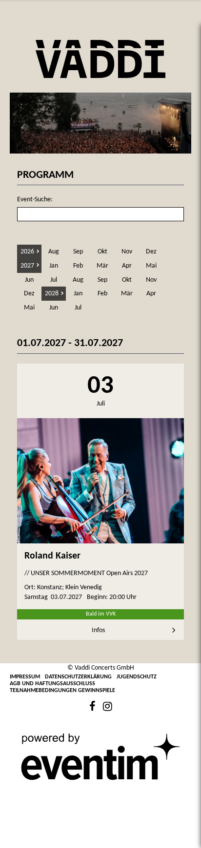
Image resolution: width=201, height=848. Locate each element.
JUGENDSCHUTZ (137, 677)
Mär (102, 266)
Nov (126, 251)
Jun (29, 280)
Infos (98, 630)
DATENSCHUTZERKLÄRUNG (78, 677)
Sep (78, 251)
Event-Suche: (35, 199)
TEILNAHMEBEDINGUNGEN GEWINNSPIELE (62, 691)
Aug (53, 251)
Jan (53, 266)
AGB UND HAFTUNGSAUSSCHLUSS (52, 684)
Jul (53, 280)
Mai (151, 266)
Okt (102, 251)
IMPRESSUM (25, 677)
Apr (127, 266)
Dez (151, 251)
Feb (78, 266)
